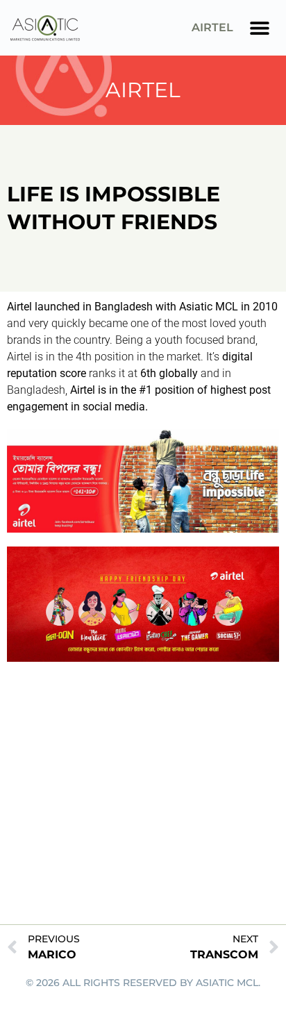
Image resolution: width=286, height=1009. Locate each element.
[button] (260, 28)
